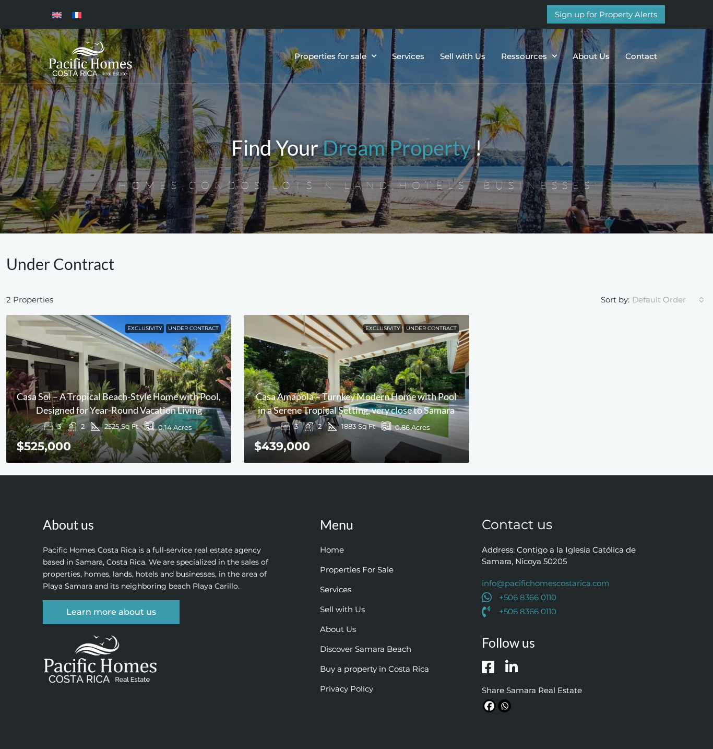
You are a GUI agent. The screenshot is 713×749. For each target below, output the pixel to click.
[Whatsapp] (504, 705)
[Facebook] (489, 705)
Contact (641, 56)
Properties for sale (330, 56)
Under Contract (193, 328)
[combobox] (668, 300)
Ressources (524, 56)
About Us (591, 56)
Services (408, 56)
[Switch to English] (57, 14)
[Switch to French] (77, 14)
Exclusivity (144, 328)
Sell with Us (462, 56)
